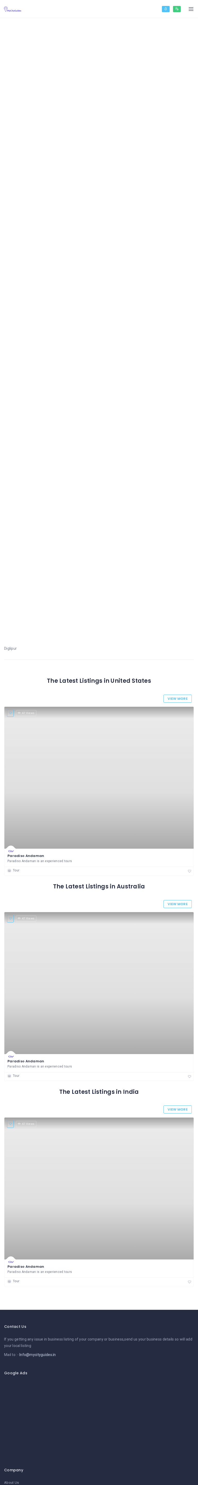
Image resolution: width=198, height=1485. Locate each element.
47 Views (28, 713)
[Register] (177, 9)
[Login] (166, 9)
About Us (11, 1482)
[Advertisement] (99, 1419)
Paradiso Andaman (25, 855)
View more (178, 698)
